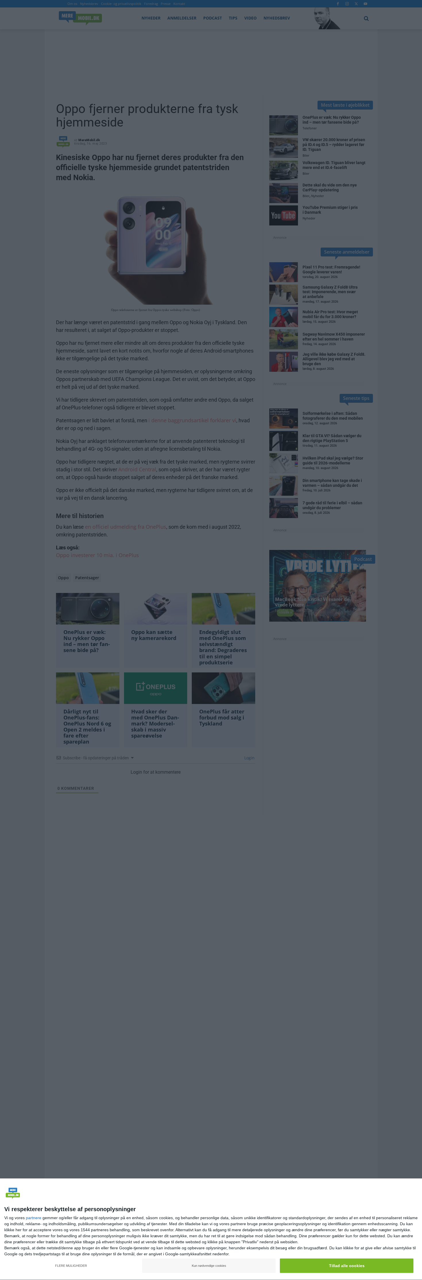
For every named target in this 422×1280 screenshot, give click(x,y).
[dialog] (211, 1229)
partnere (33, 1218)
